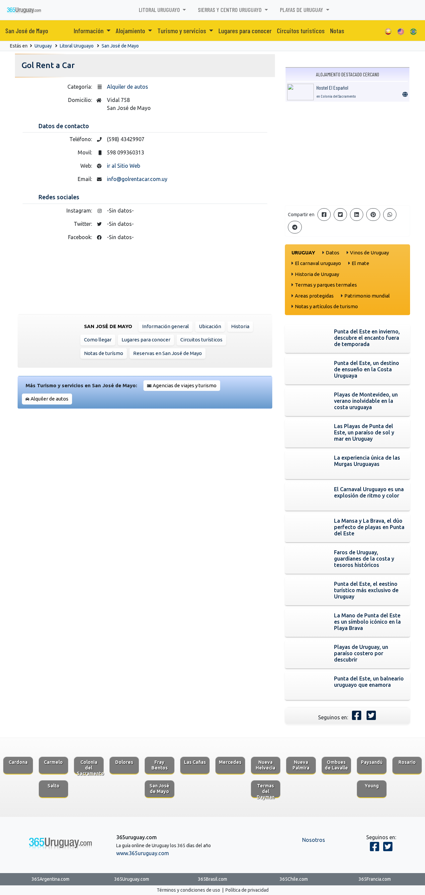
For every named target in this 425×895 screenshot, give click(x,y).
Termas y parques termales (326, 285)
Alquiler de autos (127, 87)
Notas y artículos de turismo (326, 306)
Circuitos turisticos (301, 31)
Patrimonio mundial (367, 296)
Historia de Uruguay (317, 274)
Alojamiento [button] (131, 31)
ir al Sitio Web (123, 166)
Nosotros (313, 840)
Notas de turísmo (103, 353)
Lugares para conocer (245, 31)
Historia (240, 326)
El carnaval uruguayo (318, 263)
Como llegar (98, 339)
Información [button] (89, 31)
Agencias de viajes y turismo (184, 385)
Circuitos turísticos (201, 339)
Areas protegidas (314, 296)
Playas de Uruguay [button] (302, 9)
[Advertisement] (347, 153)
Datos (332, 252)
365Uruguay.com (131, 879)
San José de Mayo (26, 31)
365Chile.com (294, 879)
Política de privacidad (247, 890)
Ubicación (210, 326)
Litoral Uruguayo (77, 45)
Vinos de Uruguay (369, 252)
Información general (165, 326)
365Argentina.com (50, 879)
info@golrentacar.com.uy (137, 179)
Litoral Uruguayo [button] (160, 9)
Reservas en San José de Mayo (167, 353)
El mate (360, 263)
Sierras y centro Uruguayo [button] (230, 9)
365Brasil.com (212, 879)
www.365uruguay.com (142, 853)
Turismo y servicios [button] (182, 31)
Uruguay (43, 45)
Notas (337, 31)
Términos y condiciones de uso (188, 890)
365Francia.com (375, 879)
